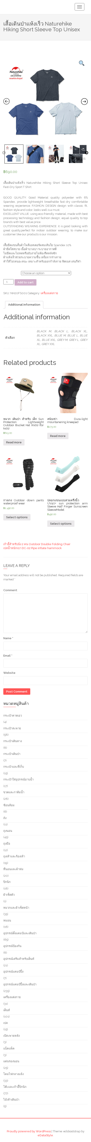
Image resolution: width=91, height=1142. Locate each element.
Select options (17, 517)
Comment (10, 590)
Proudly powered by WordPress (29, 1131)
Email (7, 655)
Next (86, 153)
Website (9, 672)
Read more (14, 442)
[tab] (24, 304)
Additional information (24, 304)
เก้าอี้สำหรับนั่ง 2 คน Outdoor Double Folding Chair (36, 544)
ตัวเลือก (8, 272)
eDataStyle (45, 1135)
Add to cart (25, 282)
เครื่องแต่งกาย (49, 293)
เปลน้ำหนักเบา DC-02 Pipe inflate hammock (32, 548)
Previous (4, 153)
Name (8, 638)
